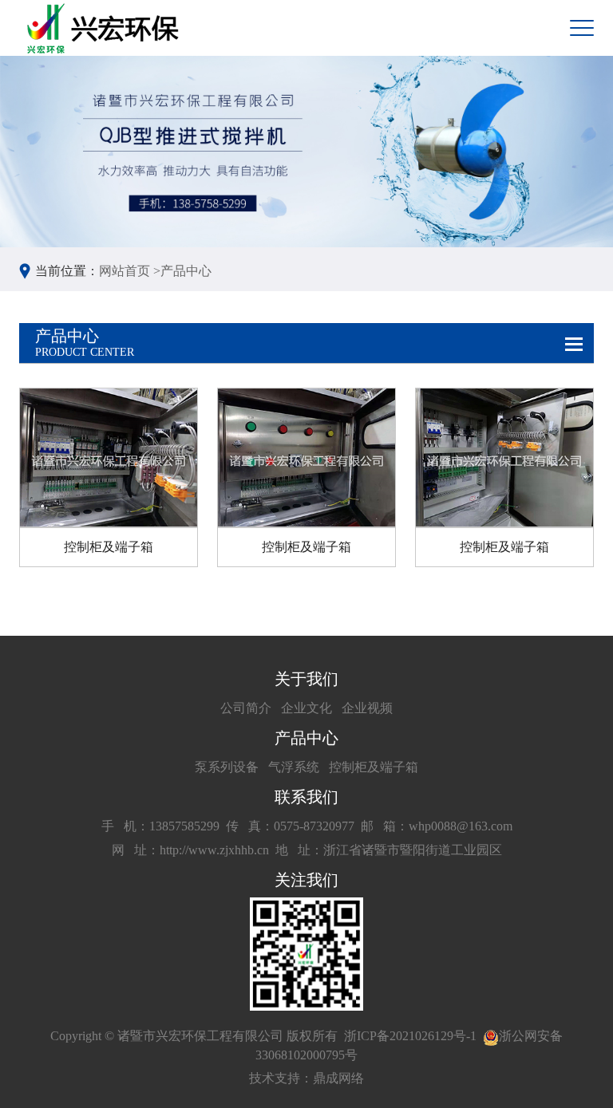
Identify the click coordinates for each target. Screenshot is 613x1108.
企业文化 (306, 708)
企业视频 (367, 708)
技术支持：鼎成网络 (306, 1078)
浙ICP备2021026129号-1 (410, 1036)
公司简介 (245, 708)
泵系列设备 (227, 767)
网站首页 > (129, 271)
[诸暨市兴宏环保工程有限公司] (105, 28)
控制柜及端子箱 (373, 767)
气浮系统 (293, 767)
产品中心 (186, 271)
